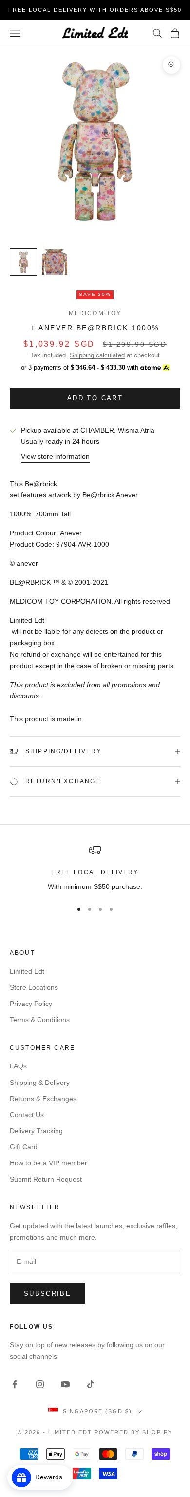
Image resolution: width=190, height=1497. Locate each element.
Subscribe (47, 1293)
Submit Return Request (46, 1179)
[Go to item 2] (54, 262)
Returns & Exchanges (43, 1099)
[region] (95, 868)
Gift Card (24, 1147)
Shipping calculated (97, 355)
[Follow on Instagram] (40, 1384)
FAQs (18, 1066)
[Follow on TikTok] (90, 1384)
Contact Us (27, 1115)
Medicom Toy (95, 313)
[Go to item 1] (23, 262)
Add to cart (95, 398)
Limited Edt (27, 971)
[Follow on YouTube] (65, 1384)
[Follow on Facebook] (14, 1384)
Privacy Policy (31, 1003)
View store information (55, 456)
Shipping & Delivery (40, 1082)
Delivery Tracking (36, 1131)
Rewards (51, 1477)
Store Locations (34, 987)
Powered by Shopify (133, 1432)
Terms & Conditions (40, 1020)
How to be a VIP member (48, 1163)
